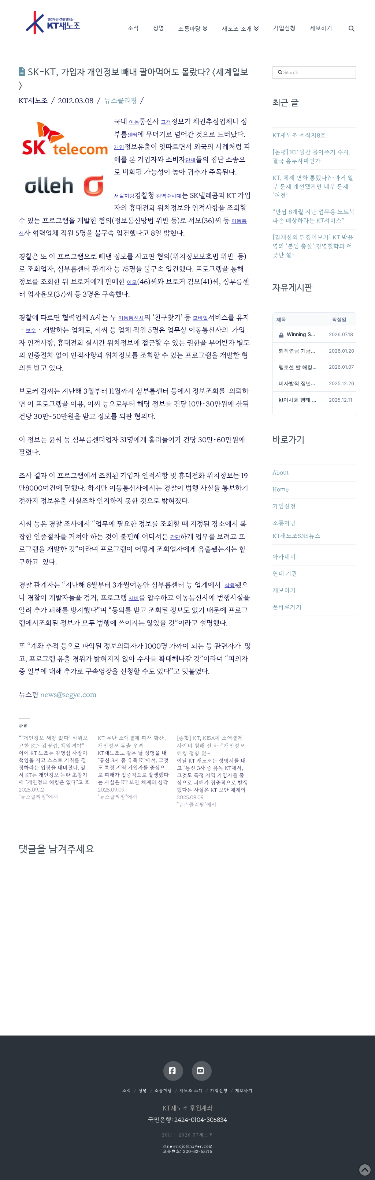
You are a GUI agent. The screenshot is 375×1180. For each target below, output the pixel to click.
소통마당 (284, 523)
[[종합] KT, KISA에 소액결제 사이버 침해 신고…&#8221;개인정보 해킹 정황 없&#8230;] (216, 771)
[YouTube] (202, 1071)
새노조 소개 (191, 1090)
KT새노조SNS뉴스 (296, 536)
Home (280, 489)
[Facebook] (173, 1071)
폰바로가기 (287, 607)
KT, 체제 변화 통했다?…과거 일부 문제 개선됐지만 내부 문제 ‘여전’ (312, 186)
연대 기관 (284, 574)
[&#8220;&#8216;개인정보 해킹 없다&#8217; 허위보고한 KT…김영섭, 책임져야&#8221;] (58, 767)
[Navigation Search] (347, 18)
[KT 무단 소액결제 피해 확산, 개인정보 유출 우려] (137, 767)
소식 (126, 1090)
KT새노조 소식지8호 (299, 135)
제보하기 (284, 590)
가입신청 (284, 506)
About (280, 473)
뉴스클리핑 (120, 100)
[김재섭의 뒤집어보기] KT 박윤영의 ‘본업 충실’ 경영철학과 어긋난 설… (312, 246)
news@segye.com (68, 694)
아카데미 (284, 557)
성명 (142, 1090)
